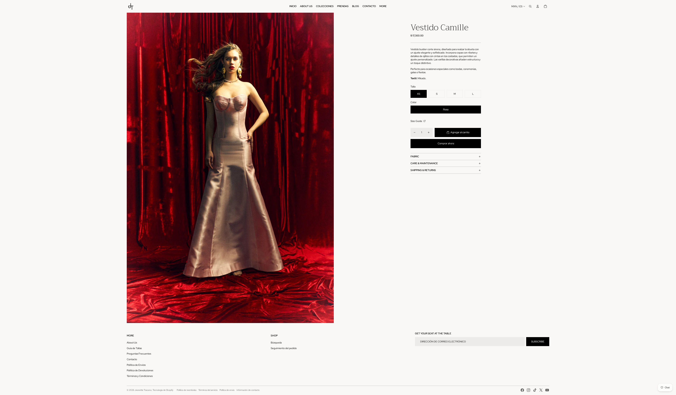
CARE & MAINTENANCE (424, 163)
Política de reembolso (186, 390)
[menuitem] (292, 6)
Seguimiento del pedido (284, 348)
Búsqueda (276, 342)
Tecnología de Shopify (163, 390)
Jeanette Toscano (143, 390)
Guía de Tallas (134, 348)
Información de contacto (248, 390)
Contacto (132, 359)
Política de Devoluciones (140, 370)
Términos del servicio (208, 390)
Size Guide (417, 121)
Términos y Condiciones (140, 376)
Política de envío (227, 390)
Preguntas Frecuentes (139, 353)
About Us (132, 342)
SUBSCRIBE (537, 341)
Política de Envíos (136, 364)
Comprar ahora (446, 143)
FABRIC (415, 156)
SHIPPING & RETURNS (423, 170)
